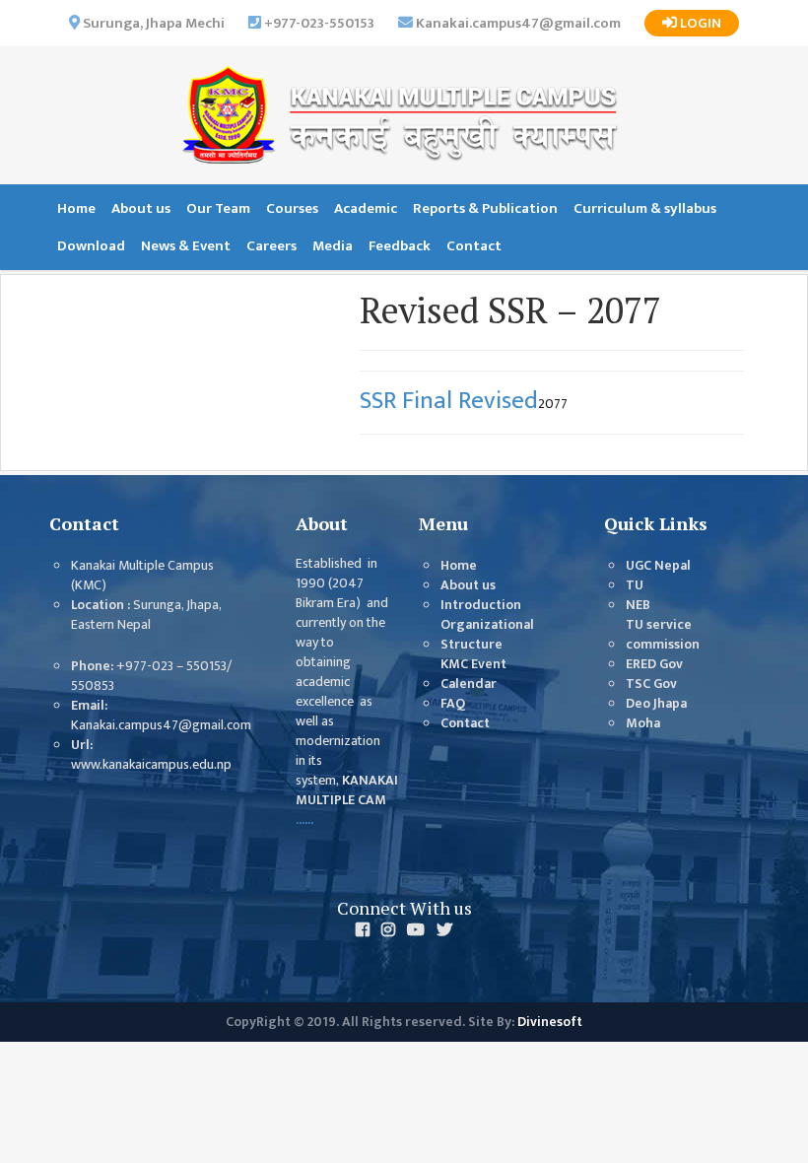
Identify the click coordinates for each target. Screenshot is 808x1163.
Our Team (218, 208)
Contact (474, 246)
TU (634, 585)
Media (332, 246)
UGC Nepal (658, 566)
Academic (365, 208)
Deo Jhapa (656, 704)
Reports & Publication (485, 208)
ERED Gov (654, 664)
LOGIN (699, 23)
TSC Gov (651, 684)
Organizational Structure (487, 634)
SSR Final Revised (449, 401)
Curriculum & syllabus (644, 208)
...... (304, 820)
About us (140, 208)
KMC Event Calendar (473, 674)
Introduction (480, 605)
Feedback (400, 246)
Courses (292, 208)
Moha (643, 723)
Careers (271, 246)
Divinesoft (549, 1022)
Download (91, 246)
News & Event (186, 246)
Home (76, 208)
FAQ (452, 704)
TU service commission (663, 634)
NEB (638, 605)
